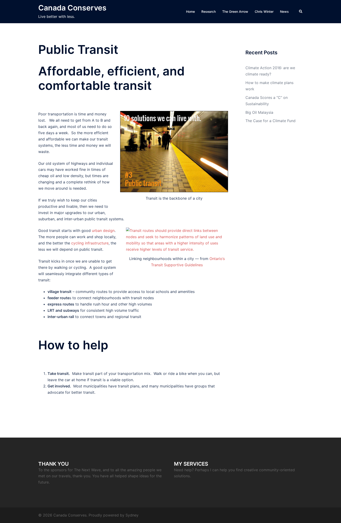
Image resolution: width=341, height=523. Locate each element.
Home (190, 11)
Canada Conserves (72, 7)
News (284, 11)
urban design (103, 230)
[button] (301, 11)
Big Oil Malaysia (259, 112)
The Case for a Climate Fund (270, 120)
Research (208, 11)
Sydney (131, 515)
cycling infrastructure (90, 243)
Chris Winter (264, 11)
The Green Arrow (235, 11)
